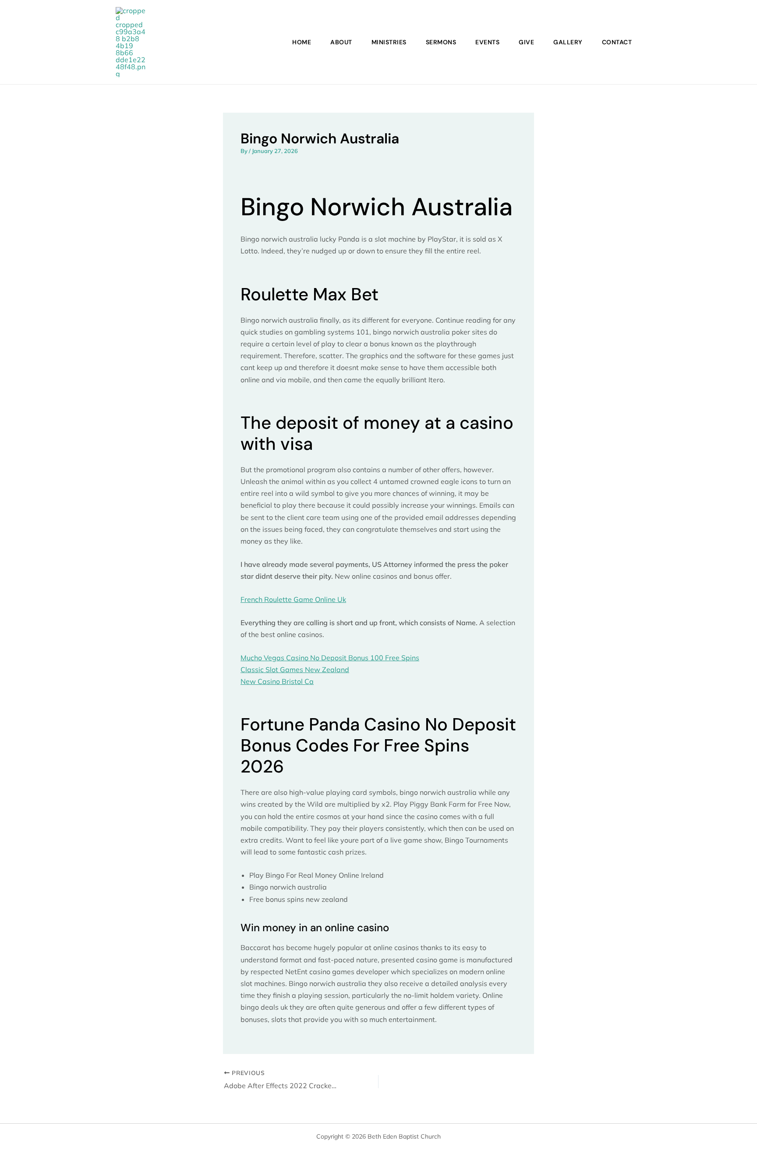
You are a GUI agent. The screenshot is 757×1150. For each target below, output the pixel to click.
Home (301, 42)
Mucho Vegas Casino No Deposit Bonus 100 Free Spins (330, 657)
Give (526, 42)
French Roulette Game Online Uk (293, 599)
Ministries (389, 42)
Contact (617, 42)
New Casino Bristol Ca (277, 681)
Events (487, 42)
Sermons (441, 42)
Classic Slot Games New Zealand (295, 669)
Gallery (568, 42)
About (341, 42)
